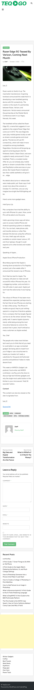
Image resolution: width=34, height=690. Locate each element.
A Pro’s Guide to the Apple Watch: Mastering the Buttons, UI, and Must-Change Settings (15, 569)
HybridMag (23, 687)
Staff (6, 62)
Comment (7, 481)
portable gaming (24, 416)
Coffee (5, 659)
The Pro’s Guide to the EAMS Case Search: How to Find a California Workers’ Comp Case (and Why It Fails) (17, 603)
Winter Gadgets (8, 656)
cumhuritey (6, 559)
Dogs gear (6, 668)
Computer (6, 47)
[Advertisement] (17, 27)
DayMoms (6, 666)
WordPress (12, 687)
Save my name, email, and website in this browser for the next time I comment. (17, 537)
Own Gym (6, 670)
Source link (6, 407)
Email (5, 515)
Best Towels (7, 661)
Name (5, 506)
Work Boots (6, 663)
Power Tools (7, 672)
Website (6, 524)
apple (11, 413)
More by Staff (19, 430)
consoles (18, 413)
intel (15, 416)
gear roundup (7, 416)
